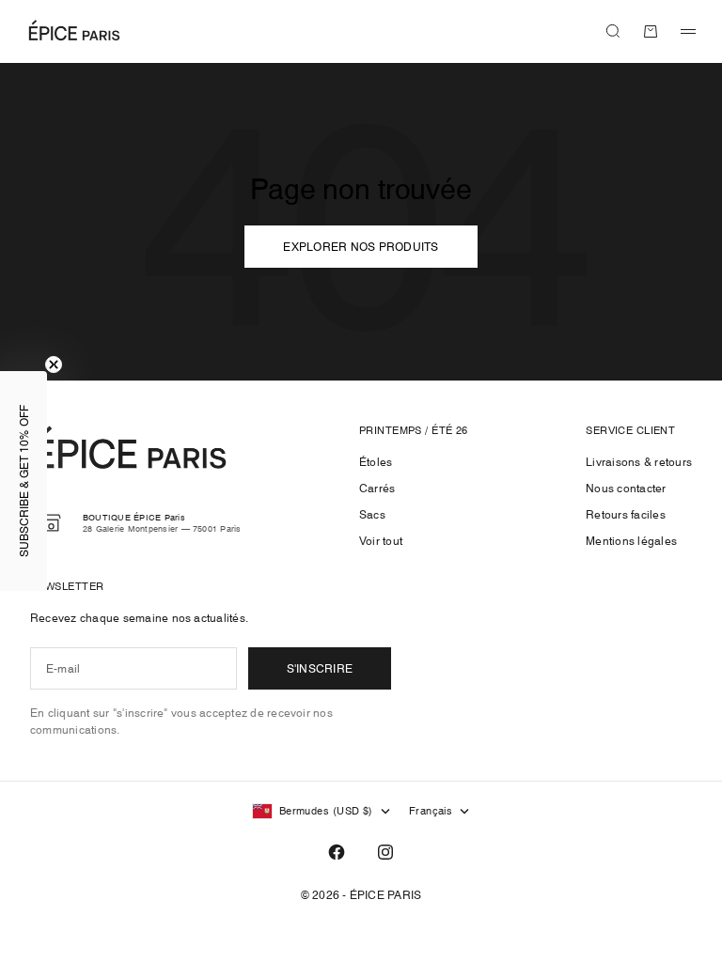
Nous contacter (626, 488)
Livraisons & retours (639, 462)
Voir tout (380, 541)
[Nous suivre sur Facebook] (336, 852)
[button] (23, 481)
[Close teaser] (53, 364)
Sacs (372, 514)
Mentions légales (631, 541)
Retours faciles (626, 514)
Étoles (375, 462)
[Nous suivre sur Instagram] (385, 852)
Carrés (377, 488)
